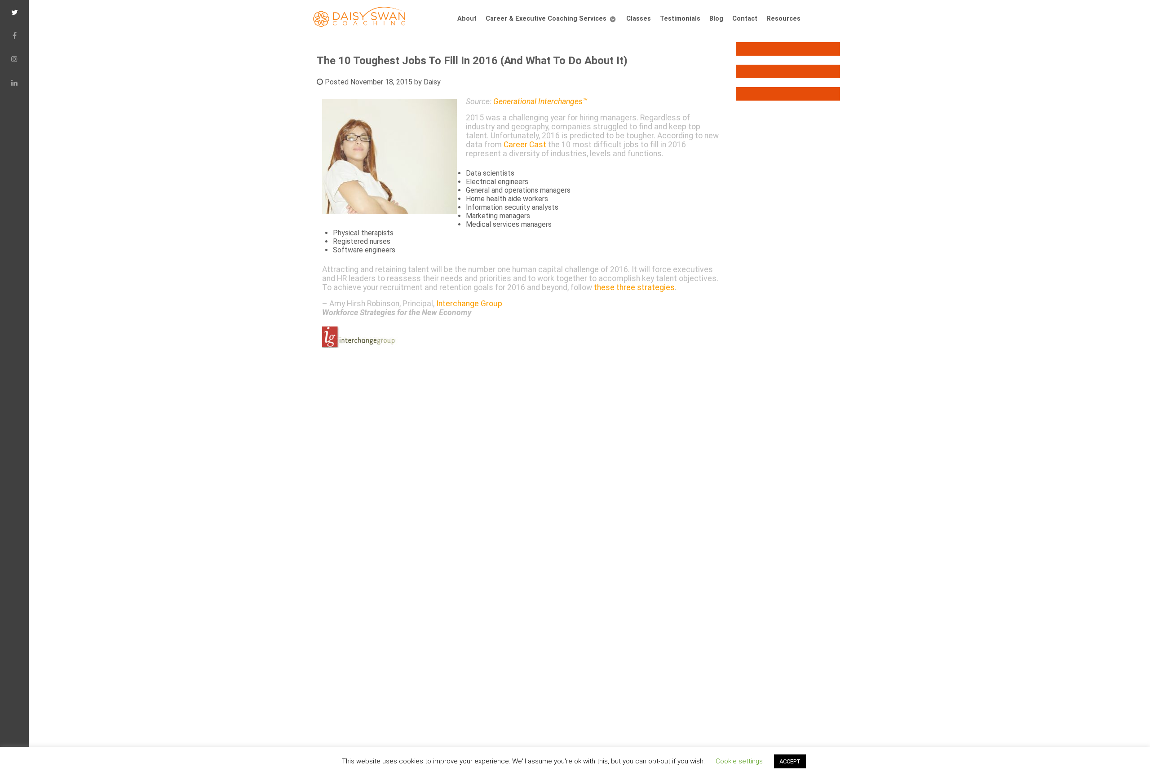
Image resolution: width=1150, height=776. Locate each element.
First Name (377, 322)
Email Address (383, 290)
